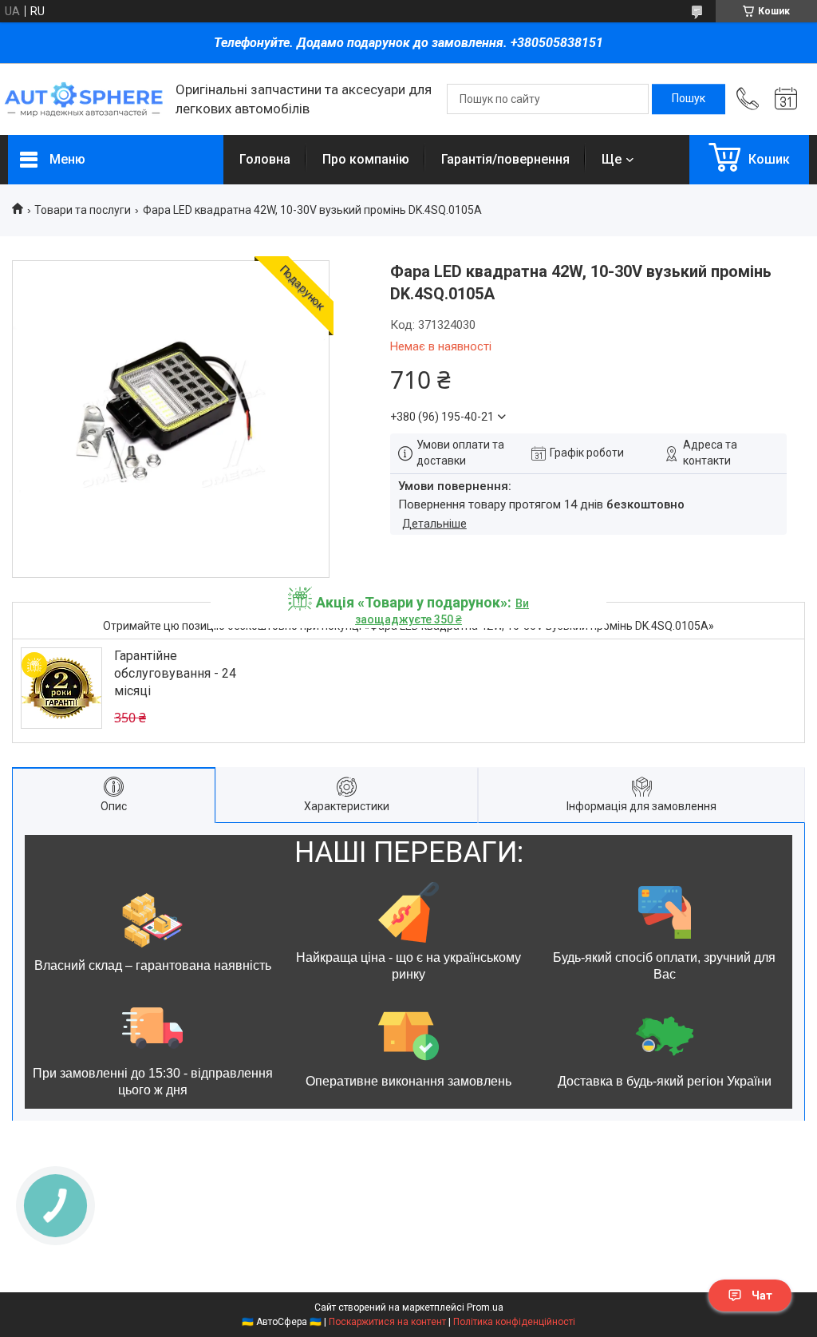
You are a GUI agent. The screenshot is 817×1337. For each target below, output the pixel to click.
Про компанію (365, 159)
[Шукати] (688, 99)
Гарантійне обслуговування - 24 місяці (175, 673)
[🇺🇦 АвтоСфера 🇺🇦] (84, 99)
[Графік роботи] (786, 99)
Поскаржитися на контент (387, 1321)
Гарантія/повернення (505, 159)
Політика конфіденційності (514, 1321)
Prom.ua (485, 1307)
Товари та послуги (82, 210)
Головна (264, 159)
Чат (762, 1295)
